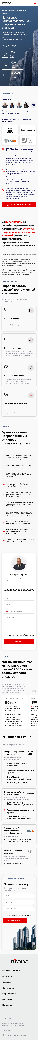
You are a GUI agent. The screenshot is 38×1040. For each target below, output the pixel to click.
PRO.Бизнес (8, 999)
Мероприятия (9, 994)
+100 (33, 105)
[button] (14, 46)
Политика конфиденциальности (14, 1035)
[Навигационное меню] (35, 3)
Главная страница (11, 970)
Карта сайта (7, 1030)
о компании (7, 94)
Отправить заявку (14, 920)
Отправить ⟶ (19, 642)
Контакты (7, 1005)
